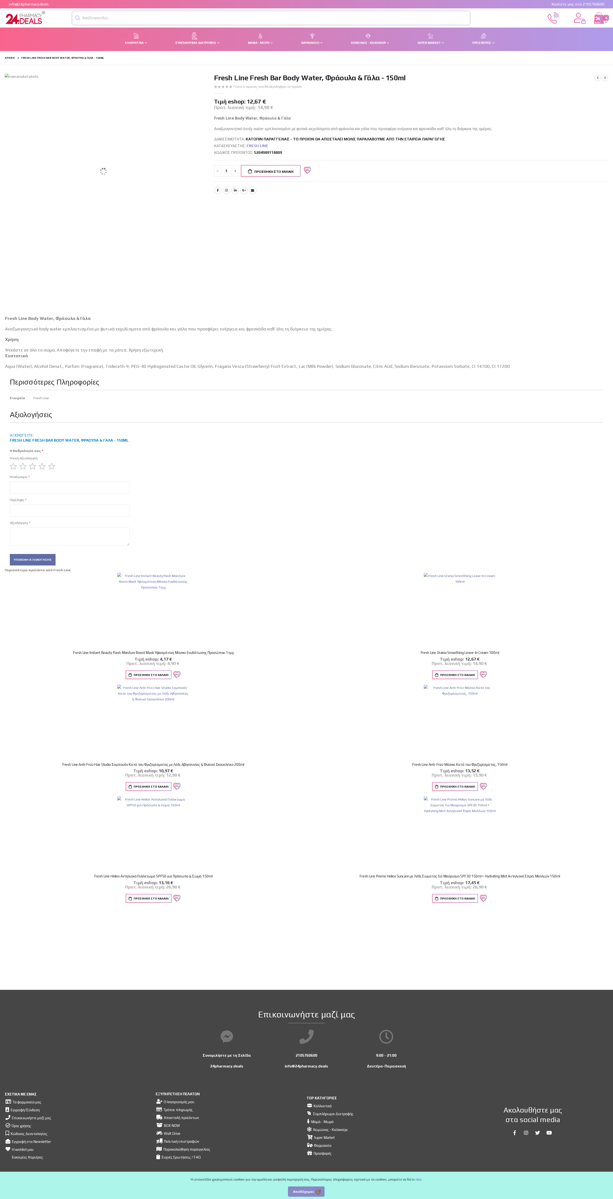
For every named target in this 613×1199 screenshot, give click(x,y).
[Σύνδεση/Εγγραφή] (580, 17)
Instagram (226, 190)
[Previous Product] (597, 78)
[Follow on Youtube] (549, 1133)
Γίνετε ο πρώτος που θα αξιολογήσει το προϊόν (268, 86)
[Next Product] (605, 78)
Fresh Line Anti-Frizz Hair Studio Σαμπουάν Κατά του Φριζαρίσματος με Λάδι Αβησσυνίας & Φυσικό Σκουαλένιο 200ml (153, 764)
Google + (244, 190)
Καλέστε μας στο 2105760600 (577, 4)
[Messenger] (226, 1037)
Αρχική (10, 58)
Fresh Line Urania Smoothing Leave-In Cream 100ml (459, 653)
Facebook (218, 190)
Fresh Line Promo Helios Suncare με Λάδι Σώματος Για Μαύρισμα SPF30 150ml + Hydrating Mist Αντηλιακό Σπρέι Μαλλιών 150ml (459, 876)
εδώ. (418, 1179)
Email (252, 190)
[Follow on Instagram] (526, 1133)
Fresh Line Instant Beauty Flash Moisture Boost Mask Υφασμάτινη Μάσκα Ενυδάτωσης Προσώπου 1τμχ (153, 653)
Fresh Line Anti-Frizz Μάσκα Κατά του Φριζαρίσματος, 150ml (459, 764)
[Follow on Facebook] (514, 1133)
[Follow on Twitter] (537, 1133)
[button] (77, 18)
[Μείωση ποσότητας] (217, 171)
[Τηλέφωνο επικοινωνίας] (306, 1037)
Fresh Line (257, 146)
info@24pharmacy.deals (29, 4)
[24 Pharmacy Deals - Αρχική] (25, 18)
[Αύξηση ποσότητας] (235, 171)
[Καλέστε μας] (553, 17)
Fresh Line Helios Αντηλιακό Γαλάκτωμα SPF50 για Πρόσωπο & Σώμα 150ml (153, 876)
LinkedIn (235, 190)
